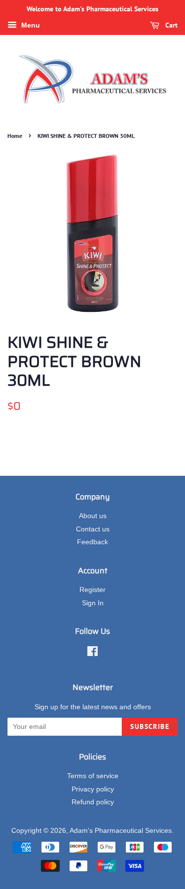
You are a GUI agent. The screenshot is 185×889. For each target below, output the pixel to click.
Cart (170, 25)
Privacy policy (93, 789)
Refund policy (93, 802)
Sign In (93, 603)
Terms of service (92, 776)
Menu (29, 25)
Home (14, 135)
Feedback (92, 542)
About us (93, 516)
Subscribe (149, 726)
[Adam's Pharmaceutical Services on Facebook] (92, 653)
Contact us (93, 529)
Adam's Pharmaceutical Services (121, 830)
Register (92, 589)
